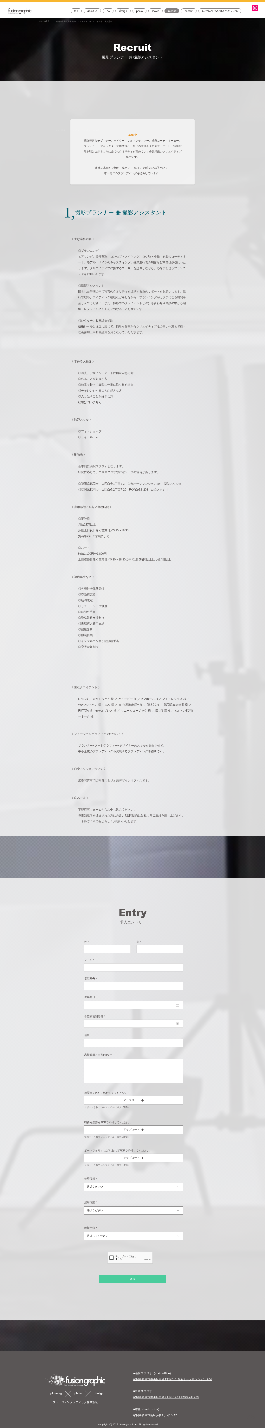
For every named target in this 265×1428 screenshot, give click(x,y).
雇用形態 (89, 1202)
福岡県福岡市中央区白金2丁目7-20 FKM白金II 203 (166, 1397)
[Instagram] (255, 8)
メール (88, 960)
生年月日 (89, 997)
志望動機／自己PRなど (98, 1054)
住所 (87, 1035)
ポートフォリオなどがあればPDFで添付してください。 (118, 1150)
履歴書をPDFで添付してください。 (106, 1092)
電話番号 (89, 978)
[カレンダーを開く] (177, 1005)
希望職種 (89, 1178)
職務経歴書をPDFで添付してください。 (108, 1122)
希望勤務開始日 (95, 1016)
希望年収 (89, 1227)
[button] (108, 10)
